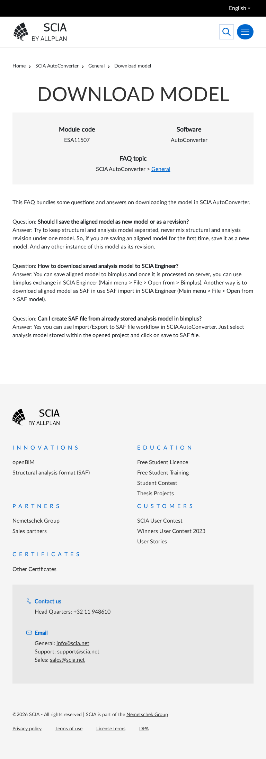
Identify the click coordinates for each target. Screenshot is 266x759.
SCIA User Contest (160, 521)
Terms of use (68, 728)
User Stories (152, 541)
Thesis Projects (155, 493)
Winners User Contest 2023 (171, 531)
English (237, 8)
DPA (144, 728)
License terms (110, 728)
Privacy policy (27, 728)
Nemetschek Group (36, 521)
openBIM (23, 462)
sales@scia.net (67, 660)
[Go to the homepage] (36, 417)
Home (19, 66)
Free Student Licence (162, 462)
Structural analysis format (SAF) (51, 473)
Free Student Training (163, 473)
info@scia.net (72, 643)
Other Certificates (34, 569)
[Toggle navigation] (245, 31)
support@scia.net (78, 651)
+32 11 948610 (91, 612)
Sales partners (29, 531)
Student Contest (157, 483)
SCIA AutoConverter (57, 66)
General (96, 66)
